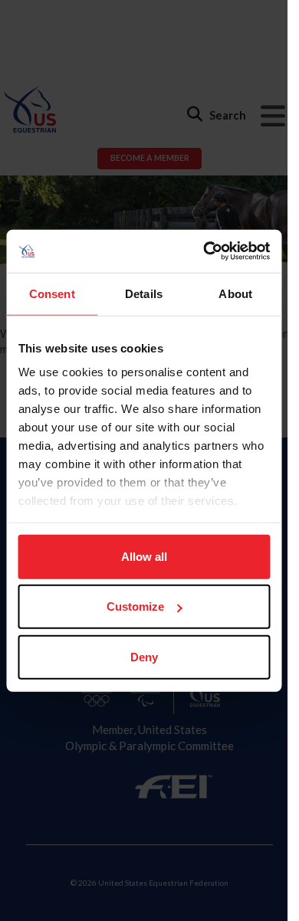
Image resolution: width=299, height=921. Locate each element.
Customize (135, 606)
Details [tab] (144, 293)
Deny (144, 656)
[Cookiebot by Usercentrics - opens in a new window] (205, 251)
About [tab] (235, 293)
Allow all (144, 555)
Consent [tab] (52, 293)
